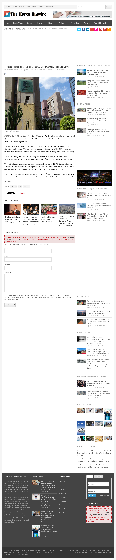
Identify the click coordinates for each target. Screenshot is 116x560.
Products (62, 505)
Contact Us (62, 509)
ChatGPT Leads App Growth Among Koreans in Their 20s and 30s (99, 195)
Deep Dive (62, 497)
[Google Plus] (92, 29)
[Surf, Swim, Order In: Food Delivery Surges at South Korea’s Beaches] (81, 205)
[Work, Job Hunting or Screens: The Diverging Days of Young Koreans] (99, 410)
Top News (50, 70)
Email (6, 256)
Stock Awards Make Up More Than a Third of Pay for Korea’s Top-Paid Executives (98, 394)
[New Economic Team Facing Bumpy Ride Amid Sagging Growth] (12, 209)
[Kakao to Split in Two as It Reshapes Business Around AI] (90, 423)
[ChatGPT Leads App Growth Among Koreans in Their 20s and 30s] (81, 195)
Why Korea (49, 7)
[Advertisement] (39, 47)
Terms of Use (31, 7)
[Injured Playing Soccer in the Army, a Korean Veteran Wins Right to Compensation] (81, 120)
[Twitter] (79, 29)
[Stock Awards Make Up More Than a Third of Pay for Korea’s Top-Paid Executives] (81, 393)
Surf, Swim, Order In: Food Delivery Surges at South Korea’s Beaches (99, 206)
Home (8, 7)
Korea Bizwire (29, 70)
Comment (7, 273)
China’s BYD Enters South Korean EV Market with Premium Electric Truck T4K (94, 453)
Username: (91, 481)
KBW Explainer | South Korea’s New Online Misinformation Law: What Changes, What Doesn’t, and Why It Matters (99, 340)
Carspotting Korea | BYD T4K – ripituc (89, 451)
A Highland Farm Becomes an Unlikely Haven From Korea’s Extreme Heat (98, 83)
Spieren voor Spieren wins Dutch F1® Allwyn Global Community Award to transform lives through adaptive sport (49, 532)
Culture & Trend (20, 28)
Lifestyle (51, 23)
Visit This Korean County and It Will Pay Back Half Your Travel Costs (98, 321)
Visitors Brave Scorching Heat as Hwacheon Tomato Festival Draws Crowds (99, 93)
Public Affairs (18, 23)
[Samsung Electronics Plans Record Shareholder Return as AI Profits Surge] (81, 438)
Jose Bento (80, 465)
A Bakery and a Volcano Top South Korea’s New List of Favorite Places (97, 72)
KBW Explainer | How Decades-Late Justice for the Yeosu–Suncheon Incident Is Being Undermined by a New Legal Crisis (98, 364)
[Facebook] (83, 29)
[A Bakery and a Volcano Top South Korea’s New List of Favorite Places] (81, 72)
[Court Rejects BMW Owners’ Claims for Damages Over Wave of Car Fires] (81, 130)
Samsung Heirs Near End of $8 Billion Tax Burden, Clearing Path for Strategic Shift (31, 220)
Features (87, 23)
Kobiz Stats (62, 501)
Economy (40, 23)
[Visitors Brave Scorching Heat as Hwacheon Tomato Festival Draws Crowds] (81, 92)
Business (30, 23)
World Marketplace (101, 23)
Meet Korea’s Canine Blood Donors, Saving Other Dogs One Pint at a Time (48, 484)
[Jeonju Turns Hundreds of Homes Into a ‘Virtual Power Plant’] (81, 313)
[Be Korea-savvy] (25, 14)
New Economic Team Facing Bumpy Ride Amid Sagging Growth (12, 219)
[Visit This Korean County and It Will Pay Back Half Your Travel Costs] (81, 321)
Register (98, 477)
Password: (91, 488)
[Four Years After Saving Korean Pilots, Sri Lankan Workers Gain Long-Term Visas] (108, 424)
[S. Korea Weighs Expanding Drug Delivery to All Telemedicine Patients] (108, 438)
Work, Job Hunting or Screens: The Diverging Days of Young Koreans (49, 514)
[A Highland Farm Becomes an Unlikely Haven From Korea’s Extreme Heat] (81, 82)
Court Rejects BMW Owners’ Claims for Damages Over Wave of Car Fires (98, 131)
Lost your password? (103, 495)
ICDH (20, 186)
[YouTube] (100, 29)
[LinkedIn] (87, 29)
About (15, 7)
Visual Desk (75, 23)
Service (41, 7)
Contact (21, 7)
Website (7, 265)
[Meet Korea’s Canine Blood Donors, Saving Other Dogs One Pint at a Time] (81, 410)
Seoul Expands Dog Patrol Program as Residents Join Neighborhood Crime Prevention (94, 466)
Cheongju (14, 186)
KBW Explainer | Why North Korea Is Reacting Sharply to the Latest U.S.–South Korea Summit (99, 351)
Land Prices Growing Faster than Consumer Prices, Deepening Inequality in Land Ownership (66, 221)
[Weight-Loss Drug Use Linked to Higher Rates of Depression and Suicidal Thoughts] (90, 410)
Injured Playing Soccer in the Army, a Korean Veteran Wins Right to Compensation (97, 121)
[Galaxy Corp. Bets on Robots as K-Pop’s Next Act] (90, 438)
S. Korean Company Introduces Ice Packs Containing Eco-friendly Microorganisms (93, 460)
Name (6, 248)
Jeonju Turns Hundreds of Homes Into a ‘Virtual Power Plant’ (99, 312)
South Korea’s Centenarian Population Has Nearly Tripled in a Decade (98, 383)
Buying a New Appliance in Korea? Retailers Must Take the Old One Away (98, 303)
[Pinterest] (105, 29)
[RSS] (109, 29)
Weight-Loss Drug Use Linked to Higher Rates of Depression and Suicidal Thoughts (49, 499)
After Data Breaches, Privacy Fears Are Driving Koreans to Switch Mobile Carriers (97, 216)
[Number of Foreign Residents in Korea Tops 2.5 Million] (49, 209)
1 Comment (103, 370)
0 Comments (101, 76)
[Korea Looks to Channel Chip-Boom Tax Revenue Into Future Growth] (99, 423)
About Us (62, 513)
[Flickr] (96, 29)
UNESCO (26, 186)
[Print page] (39, 74)
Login (90, 477)
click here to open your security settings (98, 513)
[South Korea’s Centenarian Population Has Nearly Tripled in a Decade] (81, 383)
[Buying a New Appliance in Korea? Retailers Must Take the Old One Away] (81, 302)
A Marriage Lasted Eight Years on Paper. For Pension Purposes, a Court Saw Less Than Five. (99, 110)
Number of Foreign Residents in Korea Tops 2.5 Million (48, 219)
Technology (63, 23)
